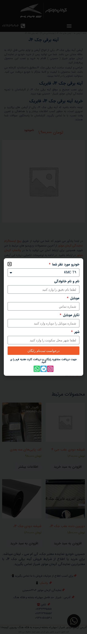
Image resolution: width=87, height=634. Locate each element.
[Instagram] (50, 369)
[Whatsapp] (37, 369)
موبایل (74, 298)
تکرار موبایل (70, 315)
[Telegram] (43, 369)
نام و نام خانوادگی (66, 281)
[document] (43, 317)
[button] (9, 264)
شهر (76, 332)
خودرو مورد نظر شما (65, 264)
